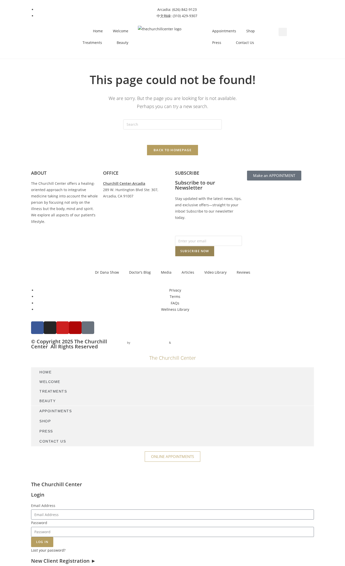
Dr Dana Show (107, 272)
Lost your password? (48, 550)
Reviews (243, 272)
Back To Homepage (172, 150)
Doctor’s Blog (140, 272)
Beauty (122, 42)
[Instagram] (50, 327)
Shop (250, 31)
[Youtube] (62, 327)
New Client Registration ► (63, 560)
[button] (283, 32)
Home (98, 31)
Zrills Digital (180, 342)
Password (39, 522)
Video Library (215, 272)
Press (216, 42)
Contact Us (245, 42)
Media (166, 272)
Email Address (43, 505)
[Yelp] (75, 327)
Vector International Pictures (149, 342)
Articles (188, 272)
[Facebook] (37, 327)
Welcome (120, 31)
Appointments (224, 31)
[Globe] (88, 327)
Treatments (92, 42)
